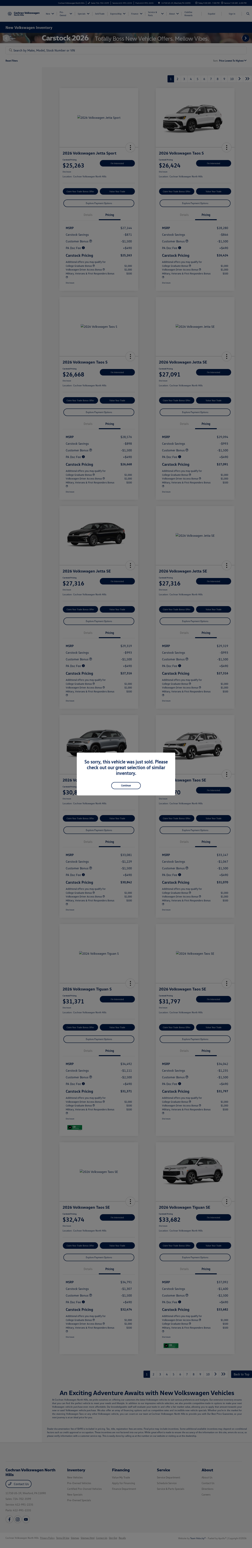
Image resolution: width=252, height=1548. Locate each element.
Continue (126, 785)
